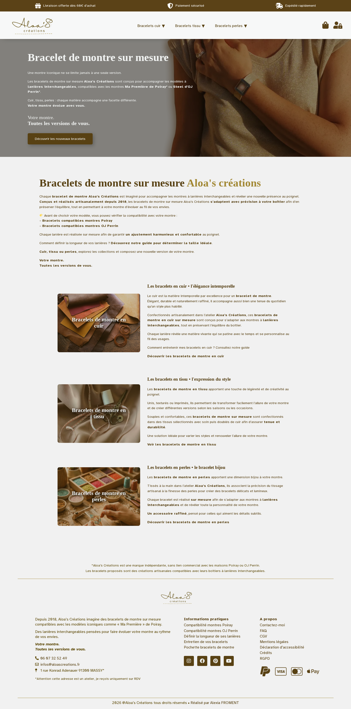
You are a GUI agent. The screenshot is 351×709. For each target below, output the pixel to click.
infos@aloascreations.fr (59, 664)
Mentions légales (274, 641)
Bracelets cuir (148, 25)
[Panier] (325, 25)
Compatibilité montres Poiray (208, 625)
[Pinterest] (215, 661)
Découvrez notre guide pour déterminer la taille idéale (161, 243)
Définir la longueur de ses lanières (212, 636)
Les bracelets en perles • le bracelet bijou (186, 467)
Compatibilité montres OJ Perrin (211, 630)
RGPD (265, 658)
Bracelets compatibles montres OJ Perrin (80, 226)
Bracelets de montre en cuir (99, 323)
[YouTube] (229, 661)
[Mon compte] (337, 25)
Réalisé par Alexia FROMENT (215, 702)
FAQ (263, 630)
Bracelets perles (229, 25)
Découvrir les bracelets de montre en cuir (185, 356)
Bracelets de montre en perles (99, 496)
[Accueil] (40, 25)
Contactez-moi (272, 625)
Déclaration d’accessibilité (282, 647)
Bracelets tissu (187, 25)
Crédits (266, 652)
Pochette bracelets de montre (209, 647)
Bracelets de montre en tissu (99, 413)
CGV (263, 636)
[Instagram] (189, 661)
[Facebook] (202, 661)
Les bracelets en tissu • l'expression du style (189, 379)
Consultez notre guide (233, 347)
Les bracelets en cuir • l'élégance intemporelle (191, 286)
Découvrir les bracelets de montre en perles (188, 522)
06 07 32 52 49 (53, 658)
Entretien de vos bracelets (206, 641)
